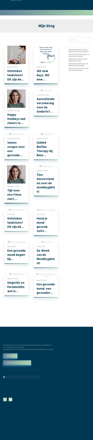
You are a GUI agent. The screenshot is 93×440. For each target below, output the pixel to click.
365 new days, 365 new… (43, 75)
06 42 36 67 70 (51, 423)
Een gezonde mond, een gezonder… (46, 288)
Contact (49, 400)
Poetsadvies (7, 415)
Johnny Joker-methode (54, 394)
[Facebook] (10, 399)
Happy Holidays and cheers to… (16, 119)
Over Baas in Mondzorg (54, 387)
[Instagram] (5, 399)
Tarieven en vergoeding (54, 391)
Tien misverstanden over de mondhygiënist (46, 183)
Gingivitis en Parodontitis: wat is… (16, 287)
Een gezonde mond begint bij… (16, 255)
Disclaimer (50, 397)
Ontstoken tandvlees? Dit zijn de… (15, 75)
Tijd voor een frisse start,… (14, 194)
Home (48, 384)
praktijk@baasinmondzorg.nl (56, 426)
